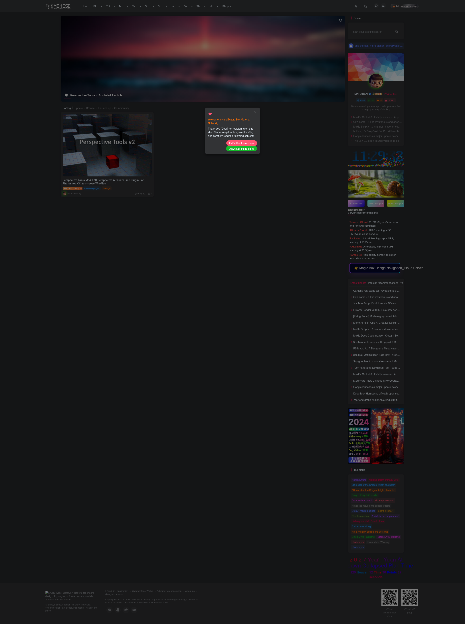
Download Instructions (241, 148)
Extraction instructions (241, 143)
